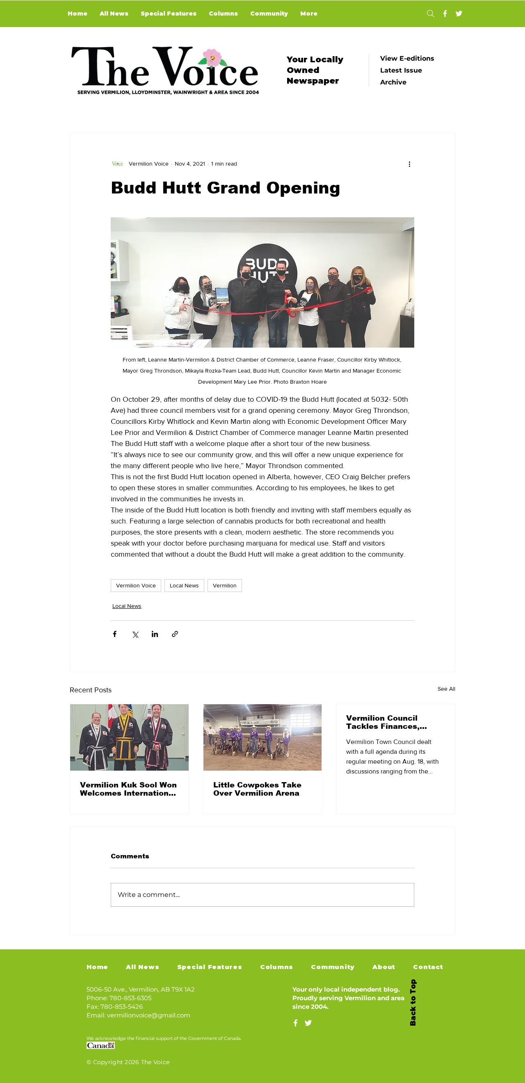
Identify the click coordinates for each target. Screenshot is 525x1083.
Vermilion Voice (136, 585)
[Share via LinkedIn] (155, 634)
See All (446, 688)
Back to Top (413, 1002)
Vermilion (225, 585)
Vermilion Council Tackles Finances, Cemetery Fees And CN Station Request (393, 722)
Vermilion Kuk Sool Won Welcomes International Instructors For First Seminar (128, 789)
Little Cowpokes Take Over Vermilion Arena (257, 789)
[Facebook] (445, 13)
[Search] (430, 14)
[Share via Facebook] (115, 634)
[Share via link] (175, 634)
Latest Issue (401, 70)
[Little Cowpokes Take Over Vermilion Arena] (262, 737)
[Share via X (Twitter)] (135, 634)
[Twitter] (458, 13)
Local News (184, 585)
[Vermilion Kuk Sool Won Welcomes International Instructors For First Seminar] (129, 737)
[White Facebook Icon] (295, 1023)
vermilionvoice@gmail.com (148, 1015)
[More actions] (409, 163)
